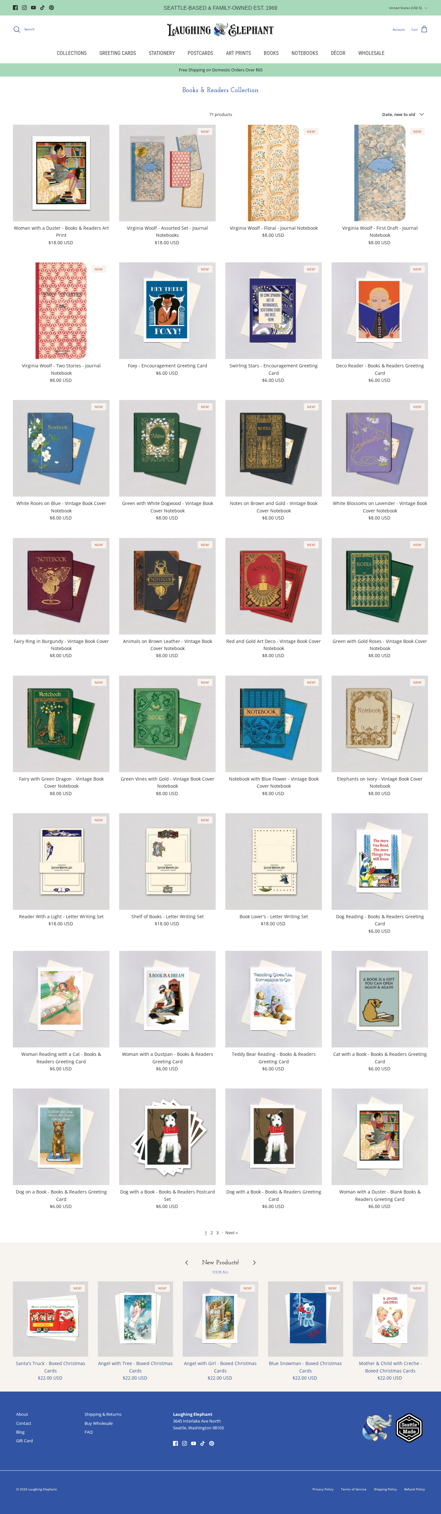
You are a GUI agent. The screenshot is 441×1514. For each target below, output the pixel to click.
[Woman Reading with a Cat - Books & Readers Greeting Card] (61, 999)
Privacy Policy (323, 1489)
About (22, 1414)
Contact (23, 1423)
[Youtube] (33, 7)
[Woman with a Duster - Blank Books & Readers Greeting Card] (380, 1136)
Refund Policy (414, 1489)
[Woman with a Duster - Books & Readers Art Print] (61, 173)
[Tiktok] (42, 7)
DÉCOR (338, 53)
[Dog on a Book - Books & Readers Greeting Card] (61, 1136)
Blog (20, 1432)
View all (220, 1272)
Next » (231, 1232)
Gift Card (24, 1441)
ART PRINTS (238, 53)
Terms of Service (353, 1489)
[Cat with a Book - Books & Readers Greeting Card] (380, 999)
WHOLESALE (371, 53)
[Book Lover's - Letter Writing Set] (273, 861)
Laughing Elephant (42, 1489)
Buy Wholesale (99, 1423)
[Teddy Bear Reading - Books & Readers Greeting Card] (273, 999)
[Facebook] (15, 7)
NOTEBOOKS (305, 53)
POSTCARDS (200, 53)
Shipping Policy (385, 1489)
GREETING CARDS (117, 53)
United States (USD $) (405, 7)
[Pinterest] (51, 7)
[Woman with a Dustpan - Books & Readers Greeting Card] (167, 999)
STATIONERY (162, 53)
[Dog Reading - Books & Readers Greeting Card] (380, 861)
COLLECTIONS (72, 53)
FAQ (89, 1432)
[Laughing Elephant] (220, 29)
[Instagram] (24, 7)
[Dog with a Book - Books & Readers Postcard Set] (167, 1136)
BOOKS (271, 53)
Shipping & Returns (103, 1414)
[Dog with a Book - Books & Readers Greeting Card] (273, 1136)
